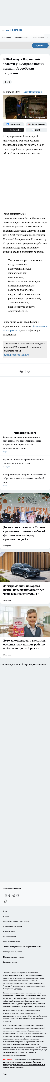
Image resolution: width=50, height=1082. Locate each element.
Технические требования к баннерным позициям (22, 947)
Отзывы (6, 916)
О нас (5, 911)
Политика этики (9, 936)
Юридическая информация (13, 957)
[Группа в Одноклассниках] (9, 895)
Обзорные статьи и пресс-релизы (16, 921)
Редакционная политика (12, 952)
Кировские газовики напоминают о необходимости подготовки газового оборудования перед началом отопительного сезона (22, 444)
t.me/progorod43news (16, 354)
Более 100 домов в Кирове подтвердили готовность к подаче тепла (23, 463)
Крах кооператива (21, 37)
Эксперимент (38, 37)
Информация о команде (12, 926)
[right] (47, 38)
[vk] (21, 372)
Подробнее (18, 989)
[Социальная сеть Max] (36, 130)
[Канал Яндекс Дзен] (13, 130)
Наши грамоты (9, 931)
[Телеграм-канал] (14, 895)
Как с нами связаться (11, 942)
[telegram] (30, 372)
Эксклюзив (6, 37)
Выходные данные (10, 962)
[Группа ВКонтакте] (13, 124)
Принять (40, 45)
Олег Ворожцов (32, 91)
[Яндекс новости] (36, 124)
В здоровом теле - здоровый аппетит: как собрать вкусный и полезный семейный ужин (24, 480)
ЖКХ (7, 82)
